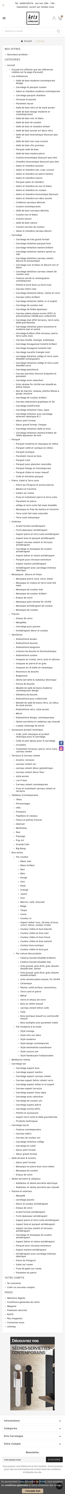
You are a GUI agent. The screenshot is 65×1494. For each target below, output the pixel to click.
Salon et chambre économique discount (37, 194)
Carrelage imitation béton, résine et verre (38, 293)
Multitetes (21, 828)
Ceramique (26, 983)
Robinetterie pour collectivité (31, 698)
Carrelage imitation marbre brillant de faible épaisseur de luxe (36, 434)
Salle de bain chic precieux (30, 145)
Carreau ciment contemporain (32, 784)
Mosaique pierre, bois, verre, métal (34, 579)
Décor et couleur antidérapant (32, 1204)
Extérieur (16, 521)
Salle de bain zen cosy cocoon (32, 141)
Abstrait (20, 824)
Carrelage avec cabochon (29, 380)
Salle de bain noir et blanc (30, 118)
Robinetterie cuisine (26, 655)
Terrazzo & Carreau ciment (26, 755)
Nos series (17, 852)
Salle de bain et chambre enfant (33, 126)
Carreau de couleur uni (28, 1138)
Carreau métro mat (26, 289)
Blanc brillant (27, 865)
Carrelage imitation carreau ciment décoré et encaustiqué (35, 259)
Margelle (20, 1195)
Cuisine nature (24, 219)
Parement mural (24, 103)
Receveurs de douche (27, 671)
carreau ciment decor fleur (30, 772)
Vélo (18, 807)
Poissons (21, 812)
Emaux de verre (24, 597)
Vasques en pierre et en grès (31, 663)
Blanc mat (25, 861)
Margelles (21, 622)
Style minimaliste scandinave (36, 1047)
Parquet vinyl (23, 460)
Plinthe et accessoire (27, 1113)
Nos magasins (15, 1318)
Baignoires (22, 676)
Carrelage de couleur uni (29, 1101)
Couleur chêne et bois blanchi (36, 929)
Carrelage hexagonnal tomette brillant (36, 344)
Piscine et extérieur (22, 1191)
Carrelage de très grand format (32, 239)
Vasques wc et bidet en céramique (34, 667)
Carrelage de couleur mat (29, 305)
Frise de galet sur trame (29, 1268)
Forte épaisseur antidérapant (31, 530)
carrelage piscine (25, 1200)
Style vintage (27, 1031)
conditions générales (16, 1485)
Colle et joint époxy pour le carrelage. (36, 741)
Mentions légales (16, 1298)
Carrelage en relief (26, 1146)
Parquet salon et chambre (30, 182)
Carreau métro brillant (28, 297)
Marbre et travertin (26, 489)
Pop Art (20, 840)
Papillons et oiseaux (27, 816)
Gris (22, 898)
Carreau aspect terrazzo (29, 1088)
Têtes (19, 799)
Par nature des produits (29, 953)
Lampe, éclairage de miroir (30, 726)
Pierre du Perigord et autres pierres (35, 485)
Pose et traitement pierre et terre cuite (36, 497)
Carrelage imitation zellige (30, 1142)
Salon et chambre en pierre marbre (34, 174)
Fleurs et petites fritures (29, 820)
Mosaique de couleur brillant (31, 593)
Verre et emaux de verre (33, 1000)
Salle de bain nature (26, 223)
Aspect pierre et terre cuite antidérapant (37, 534)
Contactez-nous (15, 1322)
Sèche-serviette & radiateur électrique (36, 680)
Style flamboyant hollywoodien (37, 1055)
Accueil (11, 65)
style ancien (22, 776)
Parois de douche (25, 684)
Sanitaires (17, 634)
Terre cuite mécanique (28, 517)
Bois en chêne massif (31, 1004)
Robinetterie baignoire (28, 647)
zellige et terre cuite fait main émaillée (36, 505)
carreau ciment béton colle (34, 1008)
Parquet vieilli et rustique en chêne (34, 448)
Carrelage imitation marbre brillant (34, 247)
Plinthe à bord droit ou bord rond (33, 285)
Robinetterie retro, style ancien (32, 709)
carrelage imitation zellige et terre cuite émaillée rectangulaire (37, 357)
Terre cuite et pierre (30, 991)
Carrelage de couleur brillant (31, 397)
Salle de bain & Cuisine (24, 1158)
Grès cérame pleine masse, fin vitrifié (40, 979)
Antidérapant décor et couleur (32, 630)
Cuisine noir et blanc (27, 214)
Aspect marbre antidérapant (31, 564)
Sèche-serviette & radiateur (26, 1179)
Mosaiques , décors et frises (27, 574)
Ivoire (23, 914)
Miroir (19, 713)
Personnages (23, 803)
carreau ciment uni (26, 764)
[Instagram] (61, 748)
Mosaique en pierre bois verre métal (35, 1166)
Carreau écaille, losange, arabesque (35, 340)
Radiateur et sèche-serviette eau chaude (37, 1187)
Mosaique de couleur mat (29, 589)
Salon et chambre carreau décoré (34, 231)
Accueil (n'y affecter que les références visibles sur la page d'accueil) (32, 70)
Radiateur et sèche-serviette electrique (36, 1183)
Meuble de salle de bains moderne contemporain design (34, 689)
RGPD (10, 1314)
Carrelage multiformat (28, 406)
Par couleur (22, 857)
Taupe (23, 910)
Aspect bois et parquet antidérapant (35, 538)
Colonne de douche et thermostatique (36, 651)
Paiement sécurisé (17, 1310)
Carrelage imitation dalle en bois (33, 429)
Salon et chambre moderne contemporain (38, 91)
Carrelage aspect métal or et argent (35, 1084)
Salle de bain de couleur (28, 122)
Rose (23, 886)
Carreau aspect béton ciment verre (34, 1080)
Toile (22, 1012)
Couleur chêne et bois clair (34, 933)
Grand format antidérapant (30, 526)
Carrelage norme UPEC (28, 1109)
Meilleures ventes (21, 1059)
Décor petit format (26, 420)
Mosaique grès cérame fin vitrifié (33, 602)
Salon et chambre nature (29, 178)
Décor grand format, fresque (31, 424)
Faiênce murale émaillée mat (35, 962)
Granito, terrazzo (25, 760)
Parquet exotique (25, 452)
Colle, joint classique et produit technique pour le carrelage (32, 735)
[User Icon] (54, 18)
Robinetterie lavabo (26, 639)
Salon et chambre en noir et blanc (34, 186)
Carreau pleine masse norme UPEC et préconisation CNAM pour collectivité (36, 314)
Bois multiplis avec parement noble (39, 1022)
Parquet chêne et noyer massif (32, 472)
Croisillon (21, 745)
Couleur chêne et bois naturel (36, 941)
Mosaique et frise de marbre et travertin (37, 509)
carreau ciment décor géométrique (34, 768)
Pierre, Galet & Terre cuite (25, 480)
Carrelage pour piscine (28, 626)
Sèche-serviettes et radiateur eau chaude (38, 721)
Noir (22, 869)
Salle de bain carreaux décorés (32, 210)
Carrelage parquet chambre (31, 95)
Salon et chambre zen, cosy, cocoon (35, 170)
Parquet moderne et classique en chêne (37, 444)
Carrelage (17, 235)
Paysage (20, 836)
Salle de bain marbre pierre (30, 153)
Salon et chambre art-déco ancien (34, 198)
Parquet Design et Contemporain (33, 468)
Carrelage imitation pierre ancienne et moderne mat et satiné (36, 327)
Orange (24, 890)
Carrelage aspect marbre (29, 1072)
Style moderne (28, 1039)
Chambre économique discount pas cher (37, 161)
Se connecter (14, 1283)
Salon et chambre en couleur (31, 190)
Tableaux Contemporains (25, 795)
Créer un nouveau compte (21, 1287)
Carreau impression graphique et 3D (35, 402)
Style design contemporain (34, 1043)
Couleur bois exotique (32, 945)
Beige (23, 906)
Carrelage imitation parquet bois (33, 243)
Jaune (23, 894)
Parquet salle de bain (27, 149)
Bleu (22, 873)
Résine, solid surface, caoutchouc (38, 987)
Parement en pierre (26, 501)
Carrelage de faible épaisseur (31, 309)
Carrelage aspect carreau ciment (33, 1076)
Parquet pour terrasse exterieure (33, 559)
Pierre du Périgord (26, 1260)
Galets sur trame (25, 493)
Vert (22, 881)
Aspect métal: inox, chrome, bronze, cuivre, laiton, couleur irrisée (39, 923)
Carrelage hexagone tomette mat (33, 348)
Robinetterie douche (27, 643)
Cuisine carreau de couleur (30, 227)
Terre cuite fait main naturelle (32, 513)
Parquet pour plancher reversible (33, 464)
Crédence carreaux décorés (30, 202)
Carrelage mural (20, 1125)
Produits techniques (27, 1121)
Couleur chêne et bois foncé (35, 937)
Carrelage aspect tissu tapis (31, 1092)
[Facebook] (61, 743)
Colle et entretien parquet (29, 476)
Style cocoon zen (29, 1051)
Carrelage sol (19, 1064)
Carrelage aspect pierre (28, 1105)
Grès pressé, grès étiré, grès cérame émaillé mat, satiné (39, 967)
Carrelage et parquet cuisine (31, 87)
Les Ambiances (20, 76)
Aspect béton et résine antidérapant (35, 555)
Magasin (11, 1306)
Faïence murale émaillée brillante (38, 958)
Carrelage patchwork (27, 369)
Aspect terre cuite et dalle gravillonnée (36, 1117)
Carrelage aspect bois (27, 1068)
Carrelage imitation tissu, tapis (32, 410)
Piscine (15, 614)
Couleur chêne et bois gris (34, 949)
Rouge (23, 877)
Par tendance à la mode (28, 1027)
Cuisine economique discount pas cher (36, 157)
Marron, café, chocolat (32, 902)
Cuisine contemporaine (28, 206)
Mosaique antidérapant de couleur (34, 606)
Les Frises (21, 780)
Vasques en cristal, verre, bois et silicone (38, 659)
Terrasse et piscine (26, 99)
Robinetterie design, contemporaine (35, 717)
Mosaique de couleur (27, 610)
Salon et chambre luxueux (30, 166)
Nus (18, 832)
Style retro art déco (30, 1035)
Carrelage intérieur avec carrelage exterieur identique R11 (34, 415)
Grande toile (22, 844)
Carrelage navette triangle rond (33, 352)
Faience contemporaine (28, 1129)
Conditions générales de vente (23, 1302)
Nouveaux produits (17, 54)
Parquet (16, 439)
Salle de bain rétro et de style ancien (35, 107)
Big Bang (21, 848)
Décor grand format (26, 1154)
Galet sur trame (24, 1264)
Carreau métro (24, 1133)
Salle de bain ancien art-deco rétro (34, 130)
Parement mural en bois (29, 456)
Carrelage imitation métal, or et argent (36, 301)
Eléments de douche (26, 694)
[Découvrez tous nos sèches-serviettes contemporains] (32, 1374)
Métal (23, 995)
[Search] (58, 31)
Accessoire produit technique (27, 730)
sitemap (11, 1326)
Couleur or (26, 918)
